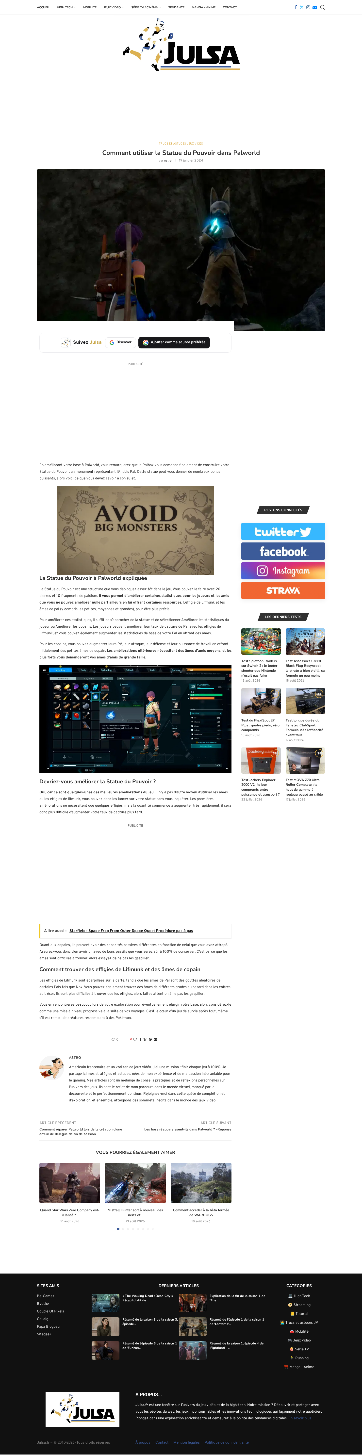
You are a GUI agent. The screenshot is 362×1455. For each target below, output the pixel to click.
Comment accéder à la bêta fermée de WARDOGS (201, 1213)
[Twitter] (301, 7)
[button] (46, 1196)
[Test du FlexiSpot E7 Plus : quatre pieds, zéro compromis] (261, 701)
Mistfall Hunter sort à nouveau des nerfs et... (135, 1213)
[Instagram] (308, 7)
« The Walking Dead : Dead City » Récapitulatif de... (147, 1298)
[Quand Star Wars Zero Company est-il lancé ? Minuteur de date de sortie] (69, 1183)
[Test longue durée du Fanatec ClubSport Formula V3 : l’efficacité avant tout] (305, 701)
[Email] (315, 7)
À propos (142, 1442)
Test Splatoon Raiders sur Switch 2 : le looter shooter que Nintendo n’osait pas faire (259, 668)
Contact (230, 7)
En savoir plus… (301, 1418)
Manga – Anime (203, 7)
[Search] (322, 7)
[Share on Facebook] (140, 1040)
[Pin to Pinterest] (150, 1040)
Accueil (43, 7)
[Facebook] (296, 7)
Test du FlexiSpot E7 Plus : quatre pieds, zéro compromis (260, 725)
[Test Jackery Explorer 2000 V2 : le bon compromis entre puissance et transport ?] (261, 760)
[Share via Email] (155, 1040)
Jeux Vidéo (112, 7)
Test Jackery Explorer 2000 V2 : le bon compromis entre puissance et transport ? (260, 787)
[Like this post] (135, 1040)
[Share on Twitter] (145, 1040)
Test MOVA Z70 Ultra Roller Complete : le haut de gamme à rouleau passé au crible (304, 787)
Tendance (176, 7)
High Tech (65, 7)
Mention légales (186, 1442)
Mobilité (90, 7)
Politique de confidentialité (227, 1442)
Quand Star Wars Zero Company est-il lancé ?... (69, 1213)
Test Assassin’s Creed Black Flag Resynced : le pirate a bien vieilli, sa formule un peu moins (305, 668)
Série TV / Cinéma (144, 7)
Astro (168, 161)
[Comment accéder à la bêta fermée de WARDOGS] (201, 1183)
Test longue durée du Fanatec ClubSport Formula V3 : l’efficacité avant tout (304, 727)
